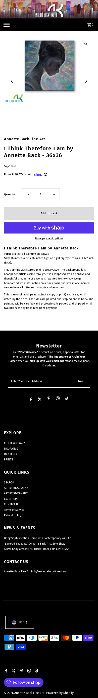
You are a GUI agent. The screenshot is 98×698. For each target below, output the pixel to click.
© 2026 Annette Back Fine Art (24, 693)
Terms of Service (14, 509)
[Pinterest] (48, 399)
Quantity (9, 194)
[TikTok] (66, 399)
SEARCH (9, 482)
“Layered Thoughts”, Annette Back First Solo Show (34, 543)
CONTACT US (11, 504)
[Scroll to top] (87, 684)
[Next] (85, 81)
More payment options (49, 238)
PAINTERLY (10, 454)
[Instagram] (58, 399)
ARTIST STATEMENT (16, 493)
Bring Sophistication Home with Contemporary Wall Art (37, 538)
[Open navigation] (7, 24)
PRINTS (8, 459)
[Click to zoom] (85, 44)
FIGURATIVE (11, 448)
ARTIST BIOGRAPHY (16, 488)
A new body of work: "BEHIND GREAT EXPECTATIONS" (36, 549)
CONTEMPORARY (14, 443)
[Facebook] (31, 399)
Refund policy (12, 515)
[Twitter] (40, 399)
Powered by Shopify (60, 693)
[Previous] (12, 81)
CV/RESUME (11, 499)
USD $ (23, 622)
